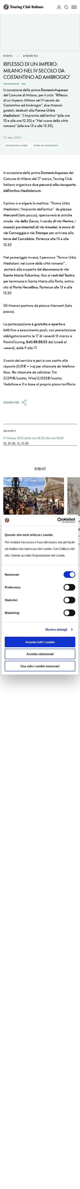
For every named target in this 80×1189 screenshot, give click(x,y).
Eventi (8, 55)
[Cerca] (66, 7)
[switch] (69, 587)
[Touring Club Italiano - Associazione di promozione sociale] (23, 7)
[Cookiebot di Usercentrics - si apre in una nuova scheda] (57, 520)
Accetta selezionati (40, 654)
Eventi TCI (30, 55)
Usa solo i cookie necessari (40, 666)
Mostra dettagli (56, 629)
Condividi (11, 402)
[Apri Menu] (74, 7)
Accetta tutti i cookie (40, 642)
